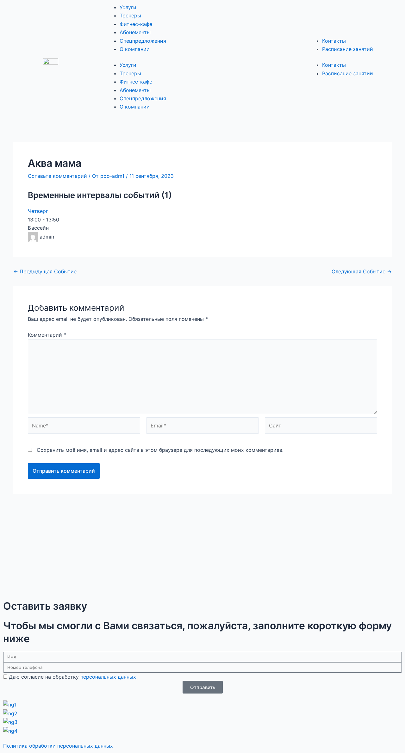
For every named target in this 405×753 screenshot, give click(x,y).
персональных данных (108, 677)
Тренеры (130, 15)
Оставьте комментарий (57, 176)
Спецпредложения (143, 41)
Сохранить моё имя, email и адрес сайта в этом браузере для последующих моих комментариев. (160, 450)
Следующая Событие (362, 271)
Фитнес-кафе (136, 24)
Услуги (128, 7)
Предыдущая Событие (45, 271)
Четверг (38, 211)
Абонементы (135, 32)
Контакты (334, 41)
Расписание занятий (347, 49)
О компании (135, 49)
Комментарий (47, 335)
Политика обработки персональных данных (58, 746)
